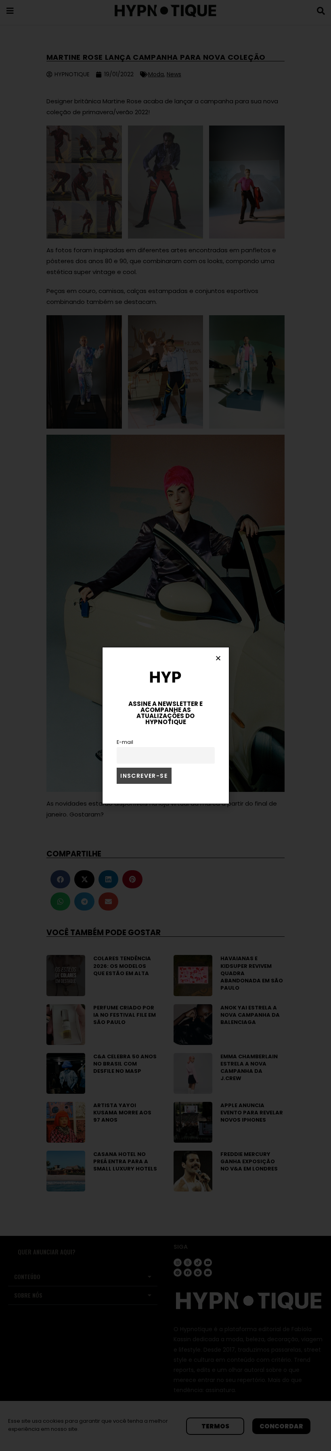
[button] (218, 658)
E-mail (125, 742)
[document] (165, 725)
